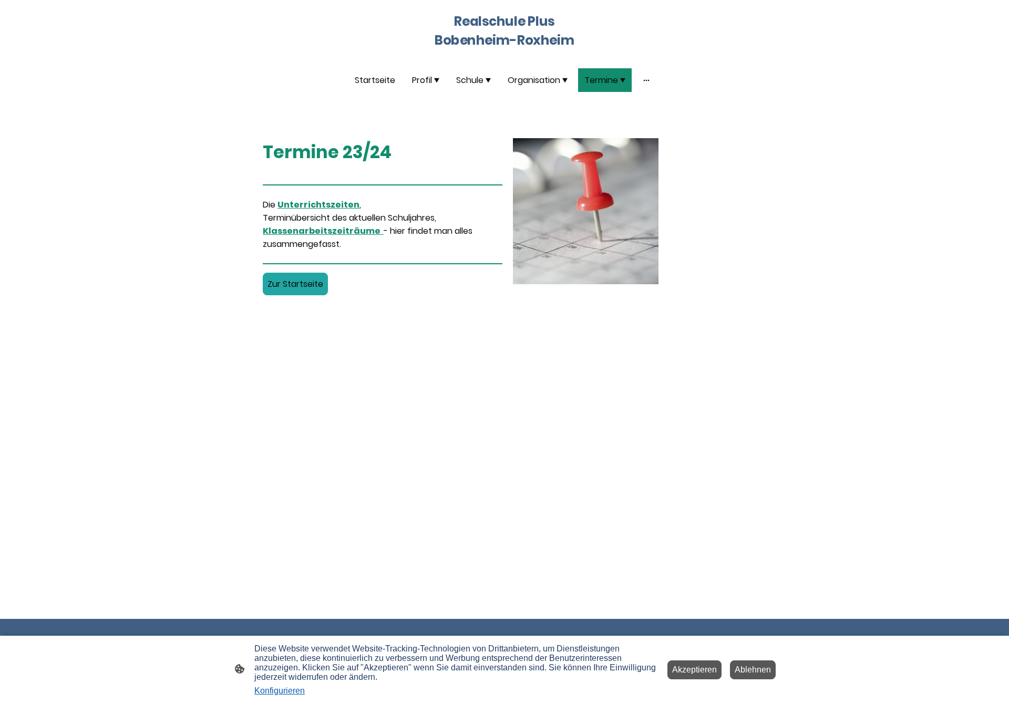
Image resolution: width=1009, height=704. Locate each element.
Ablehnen (753, 669)
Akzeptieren (694, 669)
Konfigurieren (279, 690)
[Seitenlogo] (504, 54)
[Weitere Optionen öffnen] (646, 80)
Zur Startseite (295, 284)
